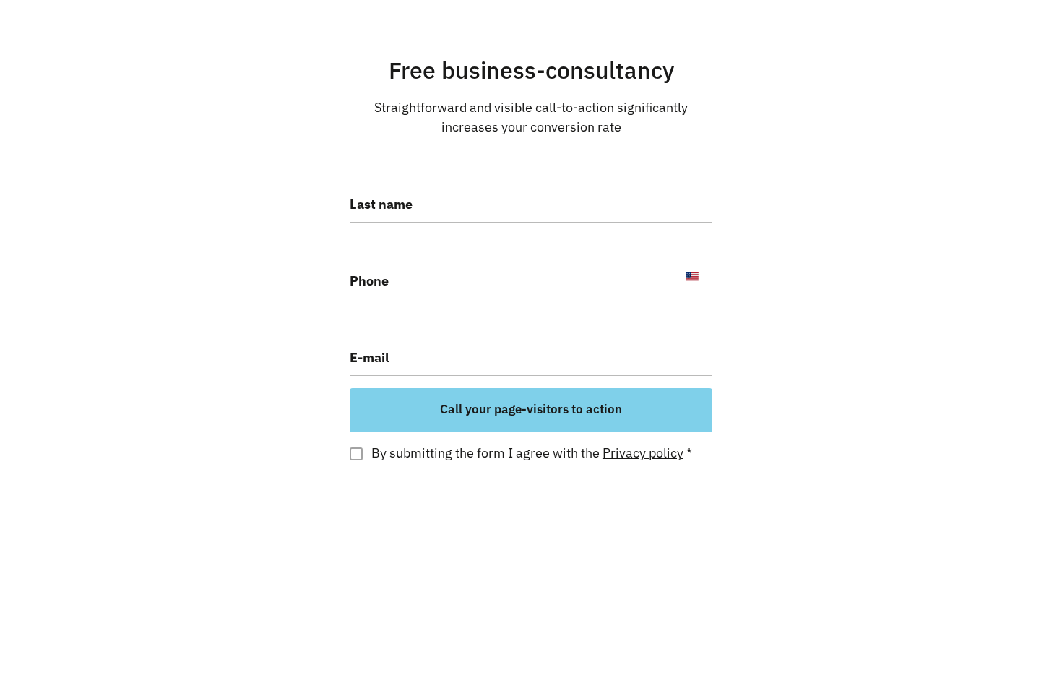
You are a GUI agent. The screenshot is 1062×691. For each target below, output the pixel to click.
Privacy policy (643, 453)
